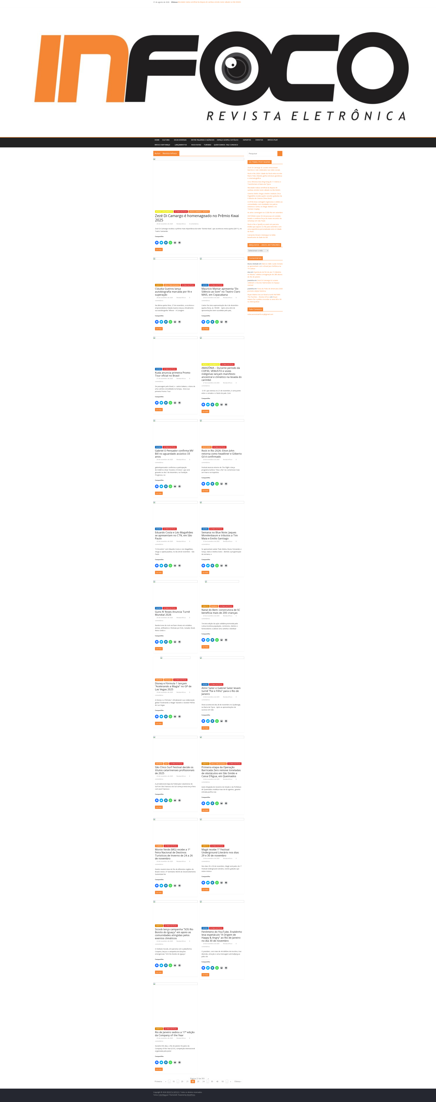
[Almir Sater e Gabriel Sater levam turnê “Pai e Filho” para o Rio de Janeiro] (222, 658)
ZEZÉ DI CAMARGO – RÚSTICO (199, 212)
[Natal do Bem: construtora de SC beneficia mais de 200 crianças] (222, 581)
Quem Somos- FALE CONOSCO (226, 145)
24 (203, 1081)
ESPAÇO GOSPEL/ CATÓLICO (227, 140)
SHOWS (205, 285)
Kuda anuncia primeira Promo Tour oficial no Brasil (172, 374)
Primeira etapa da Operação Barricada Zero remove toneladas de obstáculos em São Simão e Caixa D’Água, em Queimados (221, 771)
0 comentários (193, 224)
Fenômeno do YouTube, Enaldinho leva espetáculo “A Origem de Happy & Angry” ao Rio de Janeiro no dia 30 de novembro (222, 936)
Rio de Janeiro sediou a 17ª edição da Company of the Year (175, 1033)
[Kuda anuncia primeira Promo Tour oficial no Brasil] (175, 338)
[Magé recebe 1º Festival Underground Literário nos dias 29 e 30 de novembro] (222, 819)
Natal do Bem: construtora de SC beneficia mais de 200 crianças (221, 611)
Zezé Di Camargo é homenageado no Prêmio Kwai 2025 (197, 217)
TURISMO (207, 145)
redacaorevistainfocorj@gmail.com (260, 314)
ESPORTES (247, 140)
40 (217, 1081)
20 (182, 1081)
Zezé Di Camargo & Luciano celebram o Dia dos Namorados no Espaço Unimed (263, 282)
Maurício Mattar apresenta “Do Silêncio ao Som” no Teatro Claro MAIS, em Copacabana (221, 291)
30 (212, 1081)
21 (187, 1081)
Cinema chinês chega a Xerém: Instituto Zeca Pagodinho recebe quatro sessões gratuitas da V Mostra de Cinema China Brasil (265, 195)
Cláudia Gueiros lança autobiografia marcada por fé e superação (173, 291)
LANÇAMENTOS (181, 145)
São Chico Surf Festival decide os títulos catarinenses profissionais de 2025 (174, 770)
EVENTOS (259, 140)
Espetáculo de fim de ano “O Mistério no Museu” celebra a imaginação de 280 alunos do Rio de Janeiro (265, 274)
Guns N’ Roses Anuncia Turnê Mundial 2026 (172, 613)
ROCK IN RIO (196, 145)
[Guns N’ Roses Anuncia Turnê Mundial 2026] (175, 581)
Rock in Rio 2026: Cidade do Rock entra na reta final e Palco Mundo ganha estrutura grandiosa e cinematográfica (219, 2)
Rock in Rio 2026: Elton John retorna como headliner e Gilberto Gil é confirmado (222, 453)
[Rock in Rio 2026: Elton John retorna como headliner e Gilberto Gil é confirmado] (222, 420)
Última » (237, 1081)
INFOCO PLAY (273, 140)
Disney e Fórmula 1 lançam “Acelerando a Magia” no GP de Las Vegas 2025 (173, 686)
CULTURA (165, 140)
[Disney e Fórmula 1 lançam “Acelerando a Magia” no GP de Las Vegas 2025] (175, 658)
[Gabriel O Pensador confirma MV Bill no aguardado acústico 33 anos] (175, 420)
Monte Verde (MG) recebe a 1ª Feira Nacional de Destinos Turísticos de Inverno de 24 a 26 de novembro (174, 854)
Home (157, 140)
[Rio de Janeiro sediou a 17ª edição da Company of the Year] (175, 984)
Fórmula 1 (168, 680)
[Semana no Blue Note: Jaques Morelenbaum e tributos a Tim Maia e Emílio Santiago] (222, 502)
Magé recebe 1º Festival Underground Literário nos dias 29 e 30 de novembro (220, 852)
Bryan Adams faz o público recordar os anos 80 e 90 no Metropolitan (264, 299)
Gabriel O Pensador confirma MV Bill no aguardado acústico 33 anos (174, 453)
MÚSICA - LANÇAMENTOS (164, 212)
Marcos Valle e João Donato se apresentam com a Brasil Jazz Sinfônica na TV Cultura (265, 266)
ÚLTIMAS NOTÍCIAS (181, 212)
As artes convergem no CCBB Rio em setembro (265, 212)
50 (223, 1081)
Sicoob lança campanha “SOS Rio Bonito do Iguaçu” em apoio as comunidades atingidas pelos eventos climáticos (174, 933)
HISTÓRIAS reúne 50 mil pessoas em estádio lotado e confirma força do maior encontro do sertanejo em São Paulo (265, 218)
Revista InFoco (181, 224)
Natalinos (214, 606)
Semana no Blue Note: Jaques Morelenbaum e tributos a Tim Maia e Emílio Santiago (220, 535)
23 (198, 1081)
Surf (166, 764)
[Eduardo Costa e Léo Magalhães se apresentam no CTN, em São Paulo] (175, 502)
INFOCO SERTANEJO (162, 145)
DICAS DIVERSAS (180, 140)
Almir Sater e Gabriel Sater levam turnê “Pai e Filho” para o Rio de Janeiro (221, 691)
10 (174, 1081)
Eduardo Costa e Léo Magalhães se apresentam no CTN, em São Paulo (174, 535)
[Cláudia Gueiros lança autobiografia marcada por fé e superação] (175, 258)
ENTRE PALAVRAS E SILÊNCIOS (202, 140)
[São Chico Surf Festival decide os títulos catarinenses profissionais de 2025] (175, 737)
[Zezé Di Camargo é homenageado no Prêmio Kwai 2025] (198, 159)
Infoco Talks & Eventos (172, 285)
